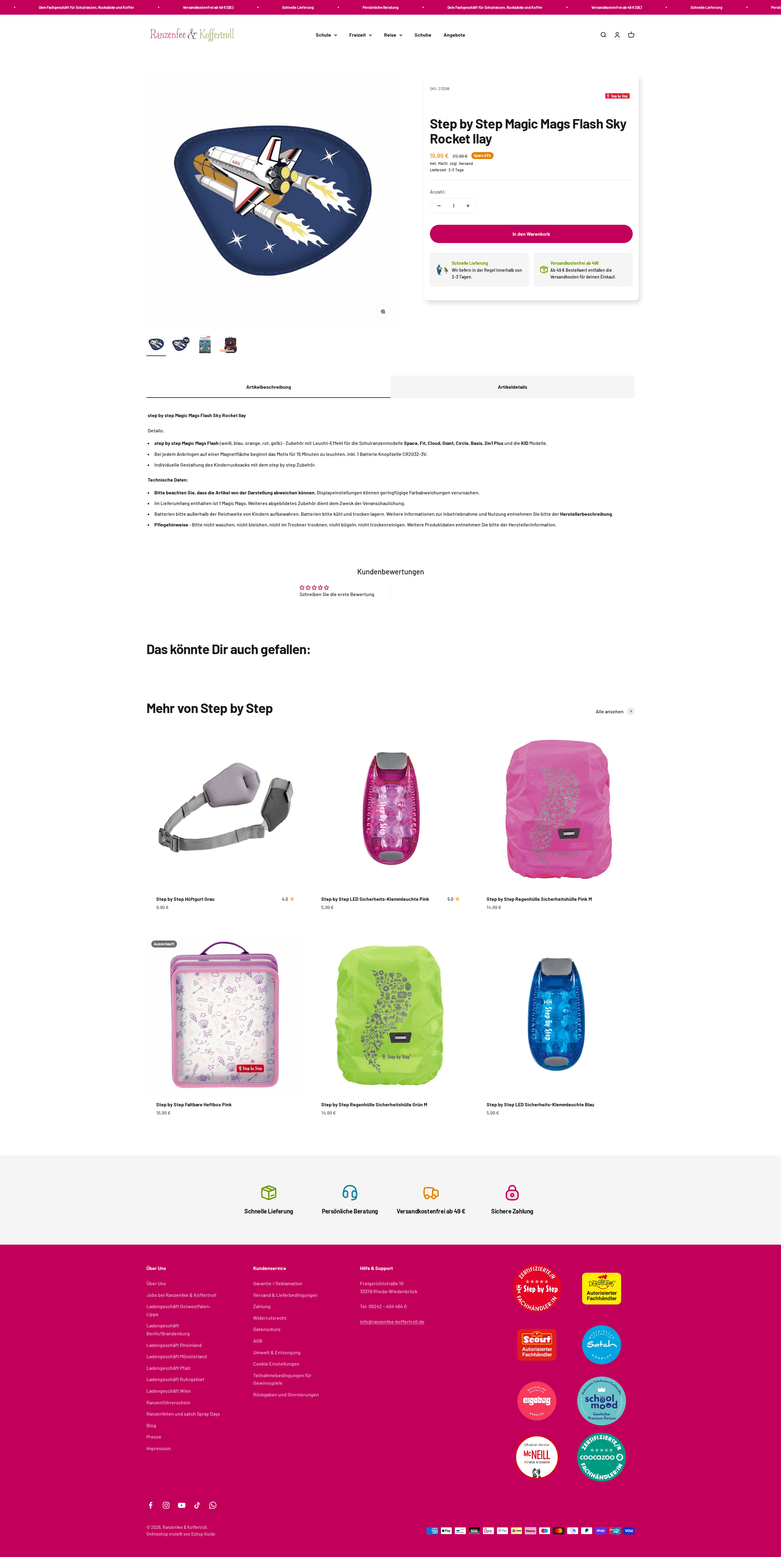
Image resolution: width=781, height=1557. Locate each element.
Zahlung (262, 1306)
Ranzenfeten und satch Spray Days (183, 1414)
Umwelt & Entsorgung (277, 1352)
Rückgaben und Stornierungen (286, 1394)
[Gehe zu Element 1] (156, 345)
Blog (151, 1425)
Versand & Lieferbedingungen (285, 1295)
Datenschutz (266, 1329)
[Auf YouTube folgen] (182, 1505)
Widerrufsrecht (269, 1318)
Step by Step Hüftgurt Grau (185, 899)
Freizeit (357, 35)
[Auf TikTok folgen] (197, 1505)
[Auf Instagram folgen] (166, 1505)
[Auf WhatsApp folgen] (213, 1505)
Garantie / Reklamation (277, 1283)
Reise (390, 35)
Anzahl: (438, 192)
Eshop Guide (203, 1534)
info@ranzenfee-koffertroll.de (392, 1321)
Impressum (158, 1448)
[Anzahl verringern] (439, 205)
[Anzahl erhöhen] (468, 205)
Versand (466, 163)
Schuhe (423, 35)
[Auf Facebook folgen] (150, 1505)
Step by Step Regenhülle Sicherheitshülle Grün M (374, 1104)
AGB (257, 1341)
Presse (153, 1436)
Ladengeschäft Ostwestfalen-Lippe (178, 1310)
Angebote (454, 35)
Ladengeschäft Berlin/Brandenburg (168, 1329)
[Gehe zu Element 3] (205, 345)
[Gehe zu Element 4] (229, 345)
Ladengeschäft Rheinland (174, 1345)
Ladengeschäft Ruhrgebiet (175, 1379)
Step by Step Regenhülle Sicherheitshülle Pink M (539, 899)
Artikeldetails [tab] (512, 387)
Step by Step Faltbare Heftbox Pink (194, 1104)
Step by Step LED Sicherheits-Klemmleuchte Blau (540, 1104)
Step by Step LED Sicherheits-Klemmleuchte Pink (375, 899)
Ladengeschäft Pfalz (168, 1368)
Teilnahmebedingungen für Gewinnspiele (282, 1379)
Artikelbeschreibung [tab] (268, 387)
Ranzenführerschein (168, 1402)
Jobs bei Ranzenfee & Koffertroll (181, 1295)
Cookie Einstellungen (276, 1363)
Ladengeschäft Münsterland (176, 1356)
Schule (323, 35)
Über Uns (156, 1283)
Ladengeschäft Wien (168, 1391)
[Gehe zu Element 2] (180, 345)
